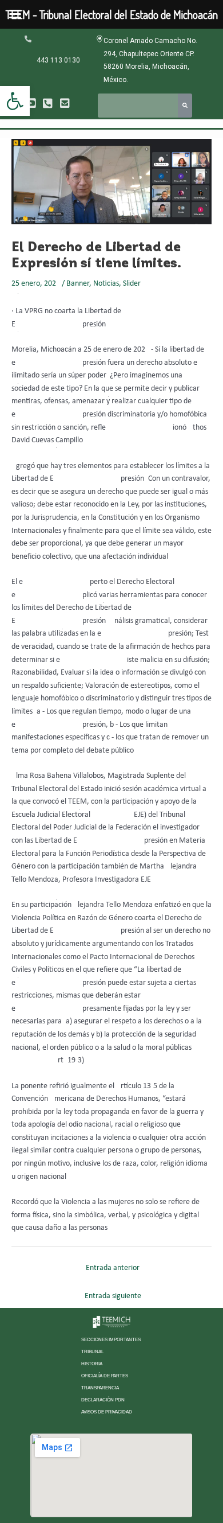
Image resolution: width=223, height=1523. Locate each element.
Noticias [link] (106, 283)
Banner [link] (77, 283)
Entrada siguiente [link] (113, 1296)
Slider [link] (132, 283)
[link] (15, 101)
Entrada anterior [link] (113, 1268)
